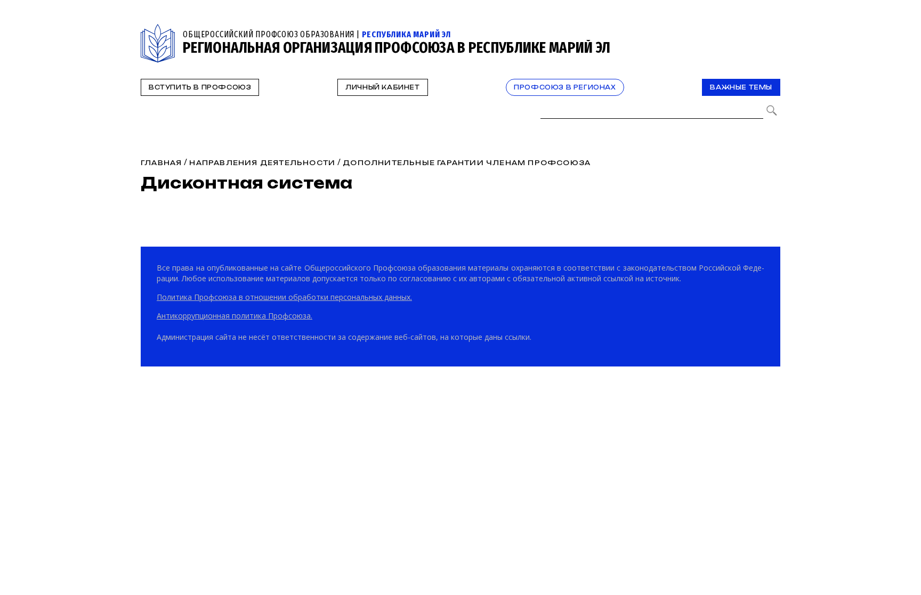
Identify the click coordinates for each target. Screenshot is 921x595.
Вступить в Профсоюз (200, 87)
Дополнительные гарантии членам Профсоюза (467, 163)
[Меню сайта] (771, 30)
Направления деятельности (262, 163)
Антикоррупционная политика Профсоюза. (234, 316)
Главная (161, 163)
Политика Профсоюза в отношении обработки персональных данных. (284, 297)
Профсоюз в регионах (565, 87)
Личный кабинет (382, 87)
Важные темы (741, 87)
